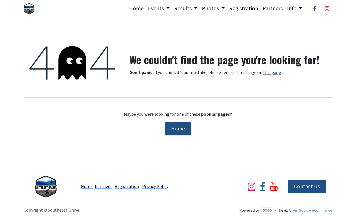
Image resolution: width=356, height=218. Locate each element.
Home (178, 129)
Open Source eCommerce (310, 210)
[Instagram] (326, 8)
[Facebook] (314, 8)
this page (272, 73)
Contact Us (307, 186)
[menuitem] (136, 8)
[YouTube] (274, 186)
